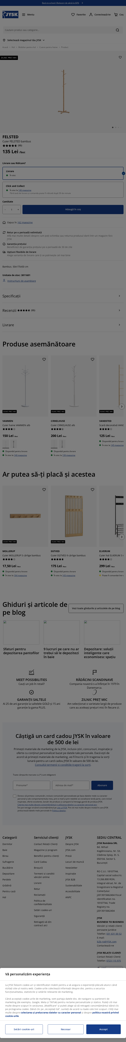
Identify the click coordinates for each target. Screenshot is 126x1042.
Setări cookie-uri (24, 1029)
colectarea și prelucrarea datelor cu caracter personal (51, 1012)
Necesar (66, 1029)
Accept (103, 1029)
